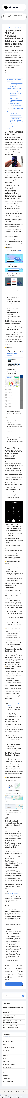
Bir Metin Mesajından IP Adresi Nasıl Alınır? (13, 1007)
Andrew (8, 929)
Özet (9, 128)
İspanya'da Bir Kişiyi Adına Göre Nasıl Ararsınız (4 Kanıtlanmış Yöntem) (11, 1026)
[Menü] (23, 7)
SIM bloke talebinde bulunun (14, 893)
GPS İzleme (6, 1050)
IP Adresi (5, 1058)
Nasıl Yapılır (6, 1053)
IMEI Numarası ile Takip (15, 91)
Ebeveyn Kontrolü (7, 1067)
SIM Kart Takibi (18, 27)
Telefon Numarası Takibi (8, 1070)
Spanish (14, 1097)
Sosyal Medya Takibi (8, 1081)
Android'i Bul (6, 1061)
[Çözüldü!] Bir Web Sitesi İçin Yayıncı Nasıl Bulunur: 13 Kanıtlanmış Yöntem (12, 1021)
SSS (8, 111)
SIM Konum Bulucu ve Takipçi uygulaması (15, 353)
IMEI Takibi (5, 1056)
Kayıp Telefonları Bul (10, 27)
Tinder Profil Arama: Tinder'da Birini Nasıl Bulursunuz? (12, 1011)
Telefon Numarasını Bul (8, 1047)
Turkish (5, 1095)
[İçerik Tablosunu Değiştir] (6, 73)
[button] (12, 960)
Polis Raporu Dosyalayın (15, 103)
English (6, 1097)
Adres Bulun (6, 1039)
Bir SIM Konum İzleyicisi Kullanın (16, 83)
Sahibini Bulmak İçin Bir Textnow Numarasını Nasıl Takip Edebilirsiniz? (13, 1016)
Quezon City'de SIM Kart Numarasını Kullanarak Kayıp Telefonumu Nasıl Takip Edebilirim (15, 79)
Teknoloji (5, 1084)
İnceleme (5, 1075)
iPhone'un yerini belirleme (9, 1064)
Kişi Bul (4, 1044)
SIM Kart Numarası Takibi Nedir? (14, 76)
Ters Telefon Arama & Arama (10, 1072)
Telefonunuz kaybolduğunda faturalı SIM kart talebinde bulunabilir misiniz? (16, 122)
